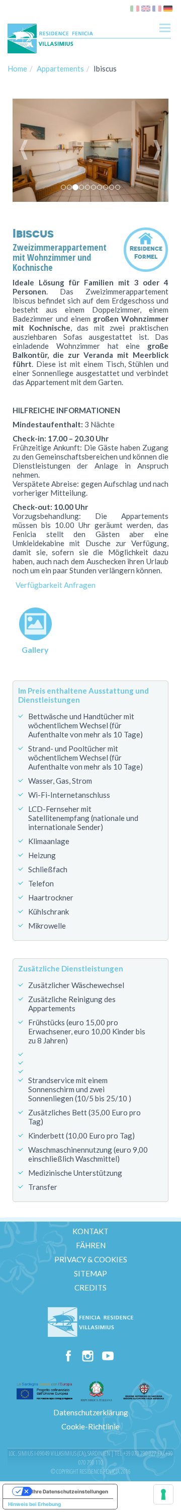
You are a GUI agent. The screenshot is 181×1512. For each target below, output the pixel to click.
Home (17, 68)
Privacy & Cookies (90, 1259)
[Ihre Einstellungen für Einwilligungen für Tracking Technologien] (163, 1494)
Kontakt (90, 1231)
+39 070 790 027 (139, 1453)
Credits (90, 1287)
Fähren (91, 1245)
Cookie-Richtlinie (90, 1426)
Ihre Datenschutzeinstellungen (70, 1491)
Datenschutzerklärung (90, 1412)
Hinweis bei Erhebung (34, 1504)
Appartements (60, 68)
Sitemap (90, 1273)
